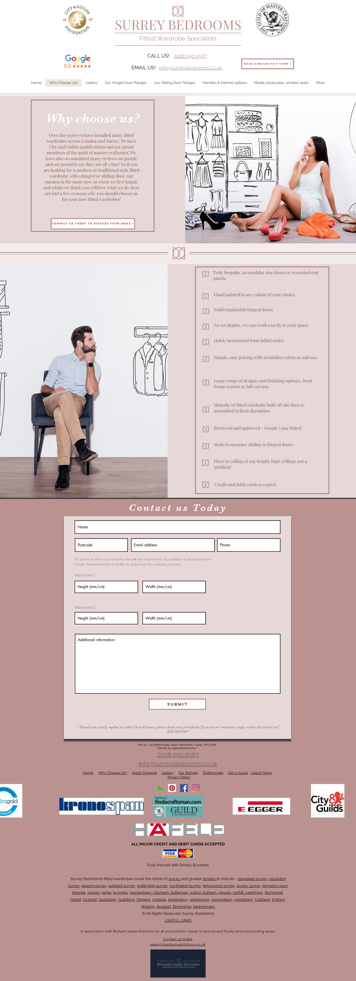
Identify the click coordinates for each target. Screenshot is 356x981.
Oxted (75, 899)
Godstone (107, 899)
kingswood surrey (219, 885)
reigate (224, 892)
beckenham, (141, 892)
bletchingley (204, 906)
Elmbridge (182, 906)
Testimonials (213, 773)
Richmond (274, 892)
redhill (238, 892)
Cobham (262, 899)
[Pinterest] (172, 788)
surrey (175, 878)
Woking (148, 906)
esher (106, 892)
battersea (179, 892)
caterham (254, 892)
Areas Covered (144, 773)
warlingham (221, 899)
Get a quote (238, 773)
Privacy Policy (179, 777)
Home (88, 773)
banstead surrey (252, 878)
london (210, 878)
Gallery (167, 773)
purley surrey (249, 885)
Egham (278, 899)
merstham (243, 899)
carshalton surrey (185, 885)
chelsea (159, 899)
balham (210, 892)
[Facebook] (184, 788)
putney (93, 892)
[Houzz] (160, 788)
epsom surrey (93, 885)
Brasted (164, 906)
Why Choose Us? (112, 773)
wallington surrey (152, 885)
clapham (161, 892)
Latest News (261, 773)
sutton (195, 892)
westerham (199, 899)
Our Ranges (188, 773)
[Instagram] (196, 788)
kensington (177, 899)
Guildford (126, 899)
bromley (120, 892)
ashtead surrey (121, 885)
